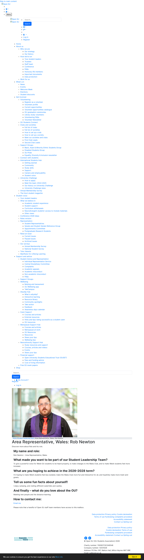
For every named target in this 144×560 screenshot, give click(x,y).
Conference (29, 67)
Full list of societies (32, 130)
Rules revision (25, 218)
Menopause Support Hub (30, 325)
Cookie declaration (124, 514)
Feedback (28, 307)
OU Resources (30, 332)
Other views (29, 213)
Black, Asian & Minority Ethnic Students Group (43, 148)
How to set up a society (34, 135)
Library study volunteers (34, 115)
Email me (17, 503)
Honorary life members (34, 72)
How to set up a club (33, 132)
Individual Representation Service (38, 261)
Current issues (30, 236)
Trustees (28, 62)
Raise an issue (26, 234)
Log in (25, 37)
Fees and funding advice (34, 360)
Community (29, 165)
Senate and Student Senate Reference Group (42, 226)
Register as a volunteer (34, 102)
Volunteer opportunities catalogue (38, 110)
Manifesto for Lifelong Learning (32, 254)
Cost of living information (35, 363)
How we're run (26, 56)
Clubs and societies (28, 125)
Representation (26, 221)
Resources (29, 335)
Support (28, 170)
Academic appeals (32, 269)
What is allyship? (31, 294)
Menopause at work (32, 330)
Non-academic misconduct (35, 274)
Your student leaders (33, 59)
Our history (29, 54)
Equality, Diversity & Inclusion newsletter (41, 155)
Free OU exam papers (29, 365)
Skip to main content (8, 1)
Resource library (31, 299)
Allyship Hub (25, 292)
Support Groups (26, 145)
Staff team (29, 64)
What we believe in (27, 201)
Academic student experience (36, 203)
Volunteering (25, 99)
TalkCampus (29, 289)
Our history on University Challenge (39, 185)
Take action (29, 304)
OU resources (30, 322)
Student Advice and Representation (34, 259)
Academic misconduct (33, 272)
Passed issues (30, 239)
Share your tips (31, 337)
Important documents (33, 74)
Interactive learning (32, 297)
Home (15, 438)
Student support (31, 206)
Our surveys (25, 244)
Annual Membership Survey (31, 191)
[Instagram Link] (89, 538)
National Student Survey (34, 249)
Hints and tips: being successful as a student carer (45, 320)
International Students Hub (31, 160)
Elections (24, 92)
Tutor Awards (25, 251)
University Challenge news (35, 188)
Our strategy (30, 51)
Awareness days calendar (35, 309)
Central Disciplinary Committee (37, 264)
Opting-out (127, 522)
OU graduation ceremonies (35, 112)
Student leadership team (26, 438)
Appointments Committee (35, 229)
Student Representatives (34, 223)
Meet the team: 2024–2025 (35, 183)
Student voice (30, 175)
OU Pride (28, 153)
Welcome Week (26, 89)
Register (26, 40)
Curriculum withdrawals (34, 208)
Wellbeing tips (30, 340)
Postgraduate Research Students (38, 231)
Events (23, 87)
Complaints (29, 266)
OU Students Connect (29, 122)
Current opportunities (33, 107)
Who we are (25, 49)
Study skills (29, 168)
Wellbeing (24, 282)
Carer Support (26, 312)
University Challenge (28, 178)
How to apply (30, 180)
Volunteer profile (31, 105)
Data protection (31, 77)
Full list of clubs (31, 127)
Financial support (27, 355)
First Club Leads (31, 140)
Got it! (134, 556)
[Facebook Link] (86, 538)
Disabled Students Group (35, 150)
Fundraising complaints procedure (118, 517)
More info (59, 556)
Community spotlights (33, 302)
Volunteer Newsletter (33, 120)
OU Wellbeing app (32, 287)
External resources (32, 317)
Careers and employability (35, 173)
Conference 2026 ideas (29, 216)
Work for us (25, 79)
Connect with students (29, 158)
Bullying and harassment (34, 284)
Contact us (118, 522)
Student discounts (27, 94)
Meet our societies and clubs (36, 137)
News (22, 84)
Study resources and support (36, 345)
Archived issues (31, 241)
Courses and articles (33, 315)
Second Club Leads (32, 142)
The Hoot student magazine (31, 193)
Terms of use (99, 517)
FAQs (27, 69)
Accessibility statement (123, 519)
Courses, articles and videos (36, 347)
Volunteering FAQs (32, 117)
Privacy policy (110, 514)
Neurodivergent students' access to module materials (46, 211)
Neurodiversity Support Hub (31, 342)
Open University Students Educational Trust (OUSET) (46, 358)
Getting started (31, 163)
